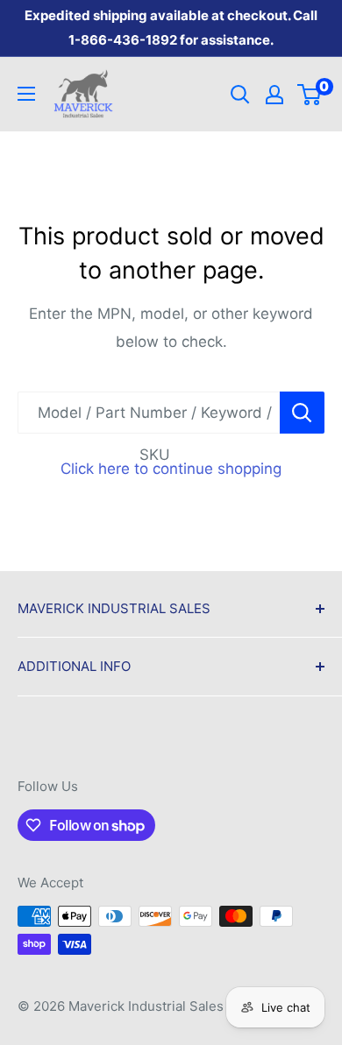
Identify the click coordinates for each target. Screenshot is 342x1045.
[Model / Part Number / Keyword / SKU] (302, 413)
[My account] (274, 94)
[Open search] (240, 94)
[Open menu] (26, 94)
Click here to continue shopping (171, 468)
